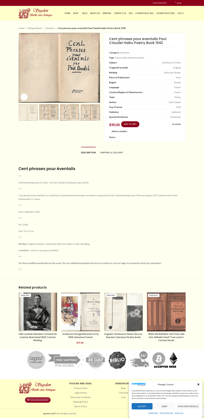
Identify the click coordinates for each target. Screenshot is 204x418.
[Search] (185, 3)
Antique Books (35, 28)
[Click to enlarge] (24, 96)
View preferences (188, 406)
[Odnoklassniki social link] (134, 137)
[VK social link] (141, 137)
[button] (198, 384)
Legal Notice (80, 392)
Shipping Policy (80, 401)
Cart (123, 397)
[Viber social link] (147, 137)
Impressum (179, 413)
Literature (50, 28)
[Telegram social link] (144, 137)
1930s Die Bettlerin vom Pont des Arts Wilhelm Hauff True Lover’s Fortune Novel (166, 337)
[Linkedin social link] (30, 3)
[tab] (88, 151)
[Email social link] (124, 137)
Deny (164, 406)
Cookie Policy (153, 413)
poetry (141, 57)
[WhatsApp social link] (137, 137)
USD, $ (180, 13)
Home (22, 28)
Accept (142, 406)
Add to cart (130, 124)
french (118, 57)
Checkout (123, 392)
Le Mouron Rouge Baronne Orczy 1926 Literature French (80, 335)
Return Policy (80, 406)
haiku (124, 57)
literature (132, 57)
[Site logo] (36, 13)
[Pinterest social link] (27, 3)
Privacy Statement (166, 413)
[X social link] (120, 137)
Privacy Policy (80, 388)
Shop (123, 388)
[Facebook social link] (20, 3)
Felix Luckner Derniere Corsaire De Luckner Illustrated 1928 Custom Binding (38, 337)
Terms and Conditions (80, 397)
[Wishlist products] (170, 3)
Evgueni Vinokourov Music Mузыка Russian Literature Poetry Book (123, 335)
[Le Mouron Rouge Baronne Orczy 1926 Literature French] (80, 312)
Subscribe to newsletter (39, 400)
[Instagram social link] (23, 3)
